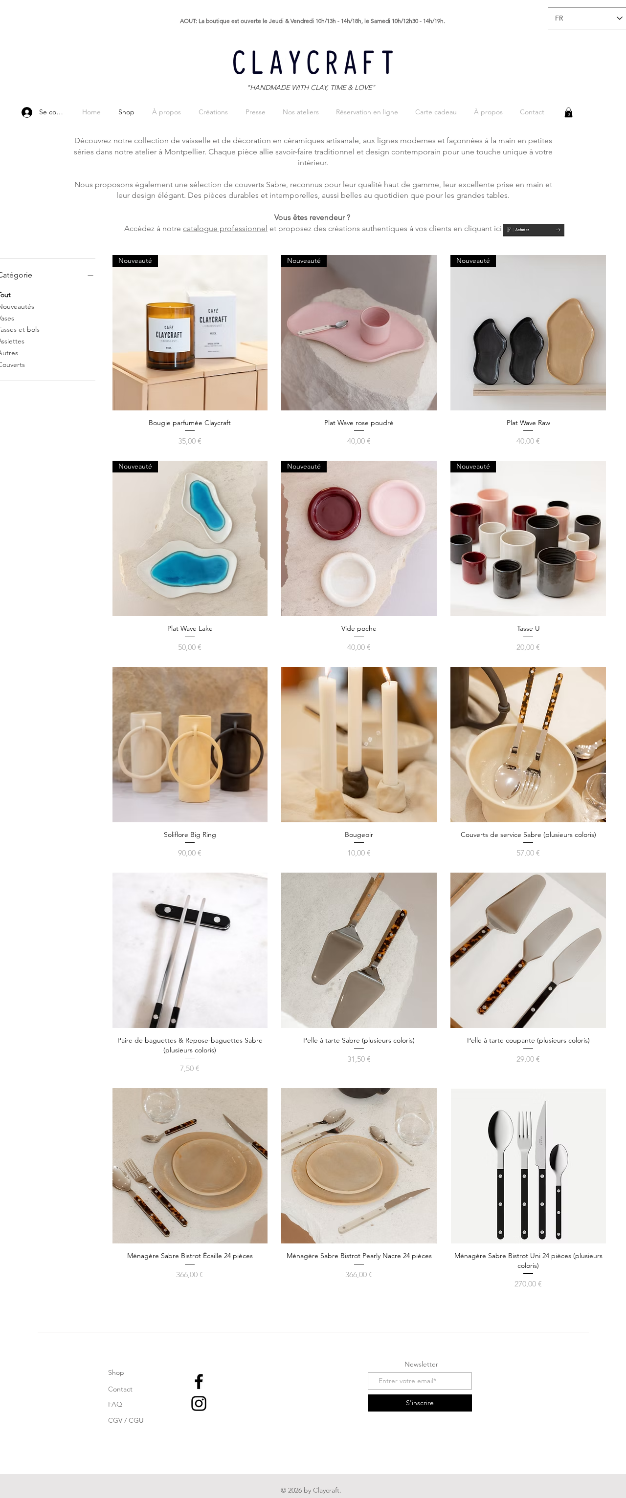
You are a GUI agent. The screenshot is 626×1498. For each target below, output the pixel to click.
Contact (120, 1389)
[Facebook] (199, 1381)
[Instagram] (199, 1403)
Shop (116, 1372)
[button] (568, 112)
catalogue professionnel (225, 228)
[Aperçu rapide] (190, 744)
